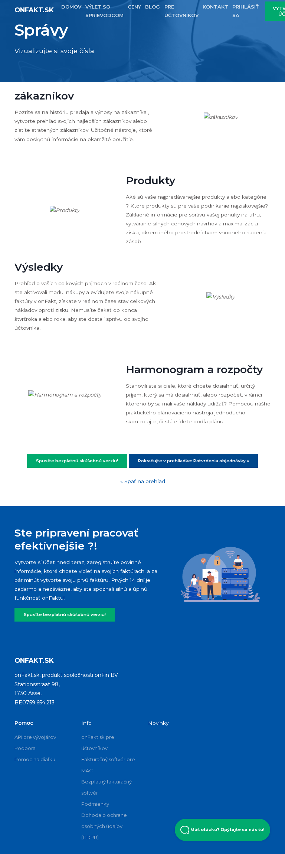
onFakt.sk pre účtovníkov (97, 742)
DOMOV (71, 7)
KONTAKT (215, 7)
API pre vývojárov (35, 737)
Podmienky (95, 804)
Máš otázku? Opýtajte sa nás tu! (227, 829)
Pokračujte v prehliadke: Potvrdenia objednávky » (193, 460)
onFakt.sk (34, 10)
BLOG (152, 7)
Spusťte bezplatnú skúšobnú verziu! (65, 614)
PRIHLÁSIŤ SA (245, 11)
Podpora (25, 748)
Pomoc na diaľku (34, 759)
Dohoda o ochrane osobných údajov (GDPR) (104, 826)
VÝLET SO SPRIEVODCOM (104, 11)
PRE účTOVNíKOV (181, 11)
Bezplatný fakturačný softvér (106, 787)
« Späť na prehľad (142, 481)
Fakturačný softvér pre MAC (108, 764)
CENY (134, 7)
